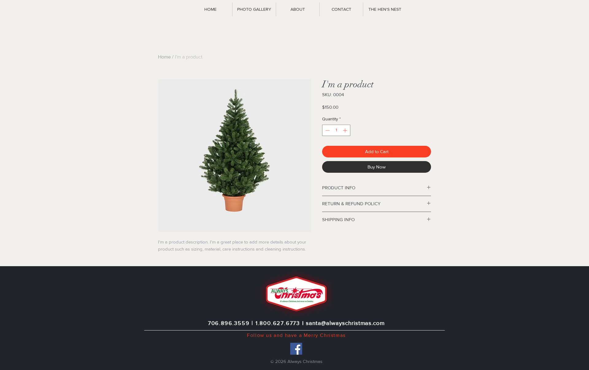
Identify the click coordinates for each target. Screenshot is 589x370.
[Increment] (345, 130)
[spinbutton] (336, 130)
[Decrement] (327, 130)
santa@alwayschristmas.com (345, 323)
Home (164, 56)
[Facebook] (296, 349)
